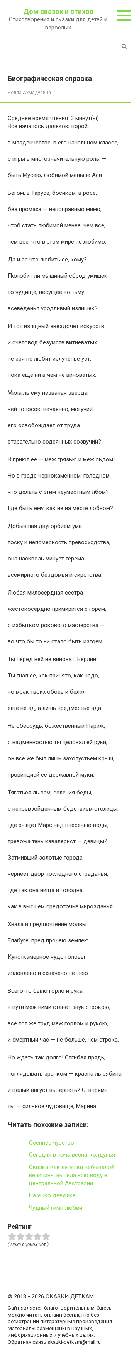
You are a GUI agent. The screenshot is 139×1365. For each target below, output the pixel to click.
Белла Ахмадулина (29, 92)
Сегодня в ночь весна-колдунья (72, 1154)
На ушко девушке (52, 1195)
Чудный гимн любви (55, 1207)
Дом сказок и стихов (58, 11)
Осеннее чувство (51, 1142)
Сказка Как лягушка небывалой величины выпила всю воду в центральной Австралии (71, 1175)
